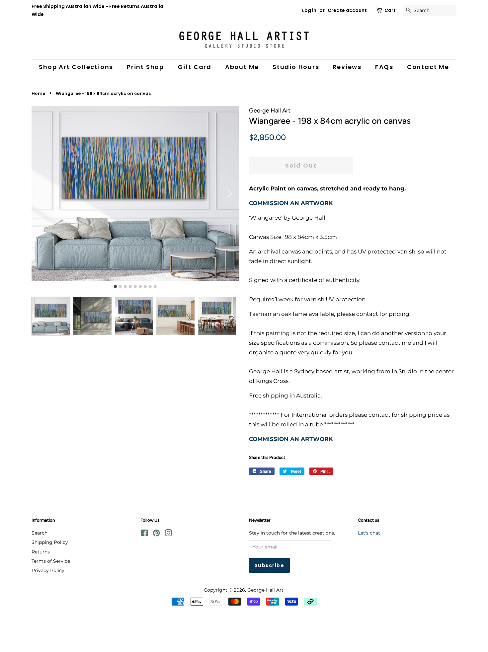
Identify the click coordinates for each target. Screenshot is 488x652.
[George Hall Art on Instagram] (168, 534)
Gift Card (194, 67)
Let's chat (369, 533)
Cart (390, 10)
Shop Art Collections (76, 67)
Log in (309, 10)
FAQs (384, 67)
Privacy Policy (48, 570)
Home (38, 93)
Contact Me (428, 67)
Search (39, 533)
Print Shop (145, 67)
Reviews (347, 67)
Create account (347, 10)
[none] (232, 316)
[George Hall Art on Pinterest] (156, 534)
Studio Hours (296, 67)
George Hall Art (265, 590)
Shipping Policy (50, 542)
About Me (242, 67)
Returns (41, 552)
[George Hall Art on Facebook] (144, 534)
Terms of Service (51, 561)
